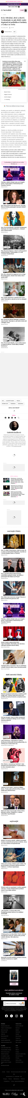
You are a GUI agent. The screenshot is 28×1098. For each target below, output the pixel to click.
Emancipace (20, 403)
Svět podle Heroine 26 (13, 4)
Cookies (3, 1071)
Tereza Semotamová (5, 915)
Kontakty (17, 1051)
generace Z (5, 270)
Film (4, 315)
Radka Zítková (10, 745)
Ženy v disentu (6, 247)
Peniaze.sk (23, 1078)
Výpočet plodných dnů (5, 1025)
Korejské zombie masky (5, 1057)
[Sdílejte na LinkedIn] (12, 418)
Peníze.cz (10, 1078)
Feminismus (5, 339)
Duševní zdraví (18, 1040)
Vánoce (18, 400)
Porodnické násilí (7, 836)
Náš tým (17, 1049)
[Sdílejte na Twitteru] (9, 418)
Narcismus (18, 1027)
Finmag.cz (5, 1078)
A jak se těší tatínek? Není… (6, 1047)
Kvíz (14, 31)
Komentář (5, 690)
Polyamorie (18, 1038)
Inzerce (17, 1047)
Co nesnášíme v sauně (5, 1055)
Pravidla (8, 1071)
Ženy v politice (18, 1042)
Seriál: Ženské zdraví (7, 760)
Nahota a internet (7, 930)
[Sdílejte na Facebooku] (5, 418)
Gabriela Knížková (4, 208)
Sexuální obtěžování (19, 1025)
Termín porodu (4, 1038)
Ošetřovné (3, 1034)
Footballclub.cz (7, 1081)
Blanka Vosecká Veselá (5, 647)
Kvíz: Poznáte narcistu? (5, 1060)
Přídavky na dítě (4, 1031)
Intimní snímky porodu (5, 1051)
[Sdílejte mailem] (15, 418)
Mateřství (17, 1029)
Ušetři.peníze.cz (16, 1078)
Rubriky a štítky (18, 1060)
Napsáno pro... (6, 953)
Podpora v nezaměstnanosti (6, 1027)
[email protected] (17, 446)
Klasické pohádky (10, 400)
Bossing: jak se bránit (5, 1065)
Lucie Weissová (4, 960)
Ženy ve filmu (6, 202)
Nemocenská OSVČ (4, 1036)
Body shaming (18, 1036)
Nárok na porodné (4, 1029)
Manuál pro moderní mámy (21, 1053)
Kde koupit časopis (19, 1055)
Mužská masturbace (5, 1053)
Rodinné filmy (5, 403)
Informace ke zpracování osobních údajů (18, 1071)
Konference (5, 737)
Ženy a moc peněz (13, 6)
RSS (14, 1074)
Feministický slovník (19, 1062)
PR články (17, 1057)
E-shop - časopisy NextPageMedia (17, 1081)
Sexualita (17, 1034)
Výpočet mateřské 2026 (5, 1040)
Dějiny (4, 223)
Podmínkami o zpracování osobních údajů (18, 1009)
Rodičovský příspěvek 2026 (6, 1042)
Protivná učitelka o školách (6, 1049)
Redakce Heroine (4, 186)
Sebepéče (5, 294)
